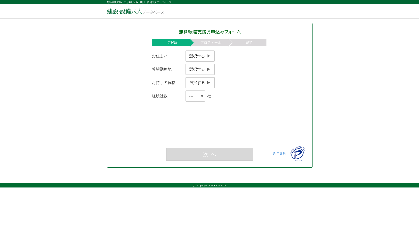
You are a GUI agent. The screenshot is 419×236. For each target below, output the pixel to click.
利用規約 (279, 154)
